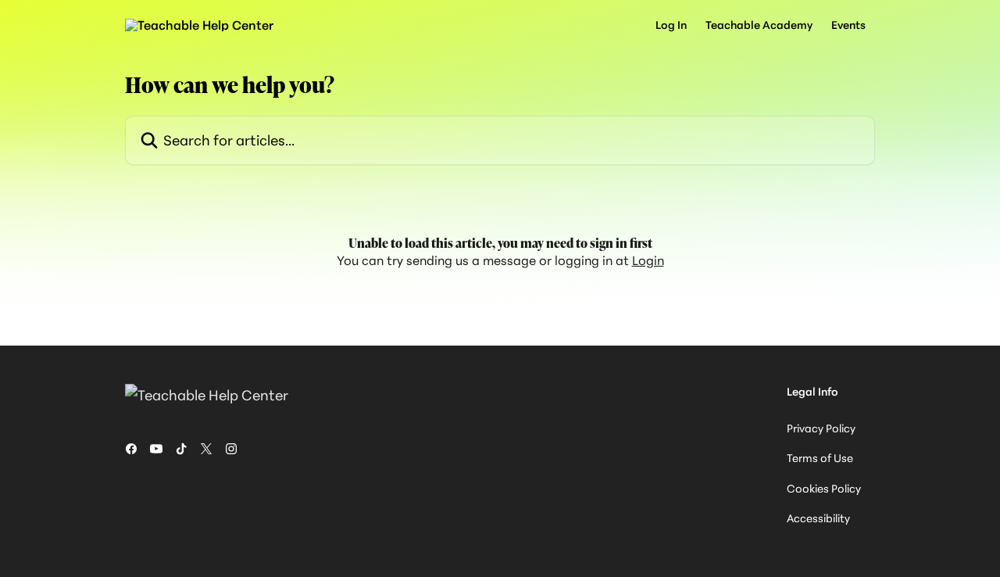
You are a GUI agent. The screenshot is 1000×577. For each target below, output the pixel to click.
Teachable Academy (758, 25)
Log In (671, 25)
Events (848, 25)
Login (648, 260)
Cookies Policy (824, 488)
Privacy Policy (821, 428)
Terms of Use (820, 457)
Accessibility (818, 518)
